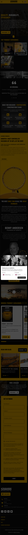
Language (17, 272)
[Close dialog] (26, 256)
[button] (7, 275)
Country (3, 272)
